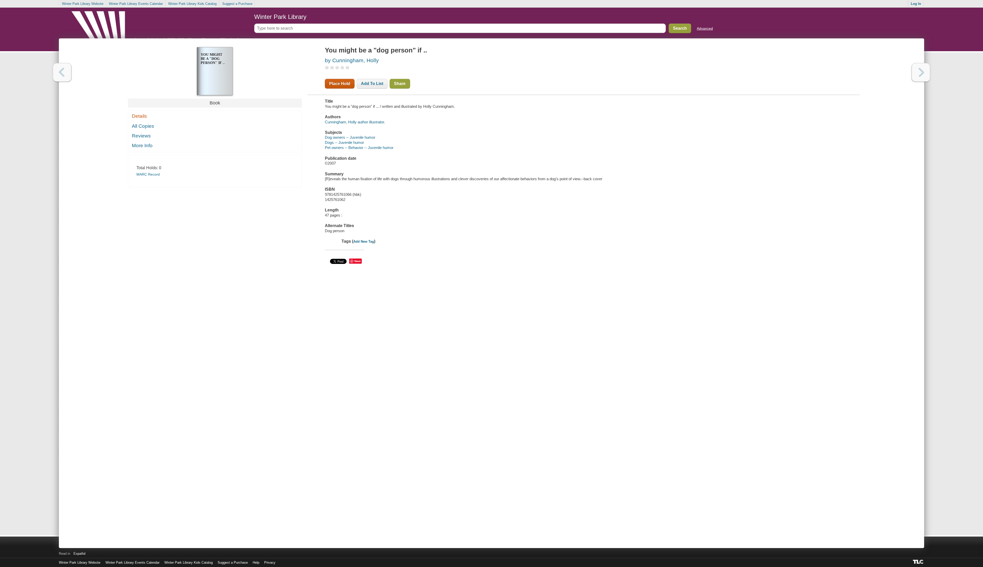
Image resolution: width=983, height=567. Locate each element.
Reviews (141, 135)
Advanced (705, 28)
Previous (62, 72)
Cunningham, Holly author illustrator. (355, 122)
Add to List (372, 83)
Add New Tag (363, 241)
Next (921, 72)
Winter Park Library (280, 16)
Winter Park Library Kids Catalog (192, 4)
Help (256, 562)
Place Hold (339, 83)
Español (79, 553)
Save (357, 261)
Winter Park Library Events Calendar (136, 4)
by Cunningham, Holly (352, 60)
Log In (916, 4)
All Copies (143, 126)
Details (139, 116)
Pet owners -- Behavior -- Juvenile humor (359, 147)
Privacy (269, 562)
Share (399, 83)
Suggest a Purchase (237, 4)
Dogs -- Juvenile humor (344, 142)
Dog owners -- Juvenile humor (350, 137)
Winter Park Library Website (82, 4)
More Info (142, 145)
